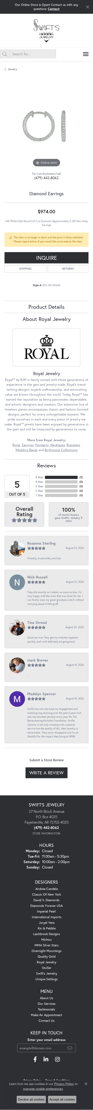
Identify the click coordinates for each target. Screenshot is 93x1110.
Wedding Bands (26, 450)
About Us (46, 998)
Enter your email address (46, 1040)
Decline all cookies (31, 1099)
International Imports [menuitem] (46, 917)
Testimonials (46, 1009)
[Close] (87, 7)
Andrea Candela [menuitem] (46, 889)
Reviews (46, 465)
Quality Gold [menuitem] (47, 956)
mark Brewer (37, 660)
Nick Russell (37, 577)
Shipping (25, 268)
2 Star (39, 490)
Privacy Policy (64, 1084)
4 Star (39, 481)
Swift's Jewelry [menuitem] (46, 973)
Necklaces (57, 445)
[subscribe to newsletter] (70, 1048)
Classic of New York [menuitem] (46, 894)
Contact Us (47, 1020)
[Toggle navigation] (86, 54)
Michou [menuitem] (46, 939)
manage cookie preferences (43, 1089)
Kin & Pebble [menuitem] (47, 928)
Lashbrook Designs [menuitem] (46, 934)
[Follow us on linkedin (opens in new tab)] (46, 1059)
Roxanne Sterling (41, 543)
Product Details (46, 306)
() (81, 477)
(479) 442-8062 (46, 177)
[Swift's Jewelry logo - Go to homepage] (46, 30)
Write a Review (46, 773)
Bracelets (73, 445)
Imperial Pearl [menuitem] (46, 911)
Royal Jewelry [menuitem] (46, 962)
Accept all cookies (62, 1099)
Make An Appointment (46, 1015)
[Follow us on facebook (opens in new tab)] (35, 1059)
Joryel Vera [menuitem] (46, 922)
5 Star (39, 477)
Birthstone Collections (61, 450)
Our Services (47, 1003)
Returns (68, 268)
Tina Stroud (37, 622)
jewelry (12, 69)
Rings (16, 445)
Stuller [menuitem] (46, 968)
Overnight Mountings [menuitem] (47, 951)
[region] (46, 126)
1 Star (39, 495)
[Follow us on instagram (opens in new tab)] (57, 1059)
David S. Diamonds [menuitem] (46, 900)
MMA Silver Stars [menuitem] (47, 945)
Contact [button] (54, 9)
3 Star (39, 486)
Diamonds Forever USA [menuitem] (46, 905)
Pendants (42, 445)
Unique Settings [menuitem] (46, 979)
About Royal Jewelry (47, 319)
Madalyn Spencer (41, 693)
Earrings (28, 445)
